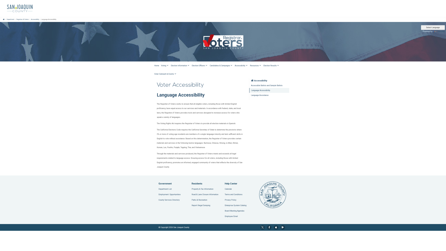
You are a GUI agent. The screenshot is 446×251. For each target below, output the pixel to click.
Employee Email (231, 216)
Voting (165, 65)
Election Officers (200, 65)
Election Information (180, 65)
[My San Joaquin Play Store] (283, 227)
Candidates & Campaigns (221, 65)
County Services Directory (169, 200)
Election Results (271, 65)
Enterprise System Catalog (235, 205)
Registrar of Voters (22, 19)
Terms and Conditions (233, 194)
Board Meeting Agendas (234, 211)
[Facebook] (269, 227)
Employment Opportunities (170, 194)
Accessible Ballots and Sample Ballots (266, 85)
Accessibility (35, 19)
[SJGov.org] (223, 8)
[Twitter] (262, 227)
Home (156, 65)
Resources (256, 65)
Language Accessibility (260, 90)
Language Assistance (260, 95)
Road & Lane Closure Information (205, 194)
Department (10, 19)
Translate (441, 31)
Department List (165, 189)
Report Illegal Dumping (201, 205)
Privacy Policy (230, 200)
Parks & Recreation (199, 200)
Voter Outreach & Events (165, 73)
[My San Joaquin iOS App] (276, 227)
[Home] (4, 19)
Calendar (228, 189)
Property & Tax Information (202, 189)
